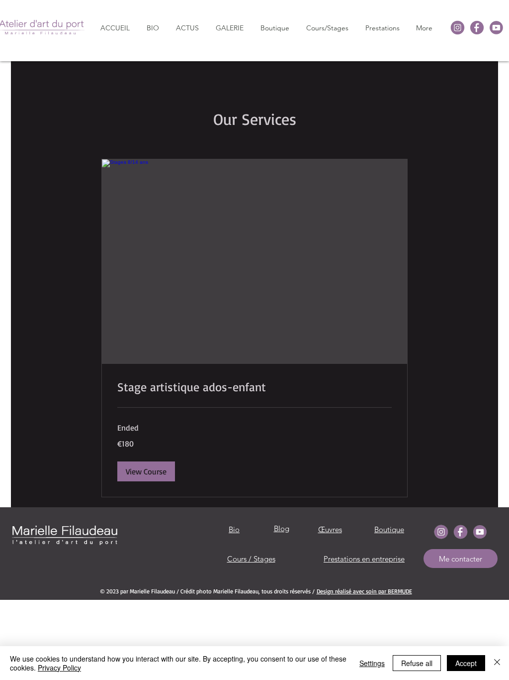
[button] (229, 27)
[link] (254, 387)
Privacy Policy (59, 668)
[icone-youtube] (496, 27)
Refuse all (416, 663)
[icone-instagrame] (457, 27)
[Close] (497, 663)
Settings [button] (372, 663)
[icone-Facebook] (477, 27)
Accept (466, 663)
